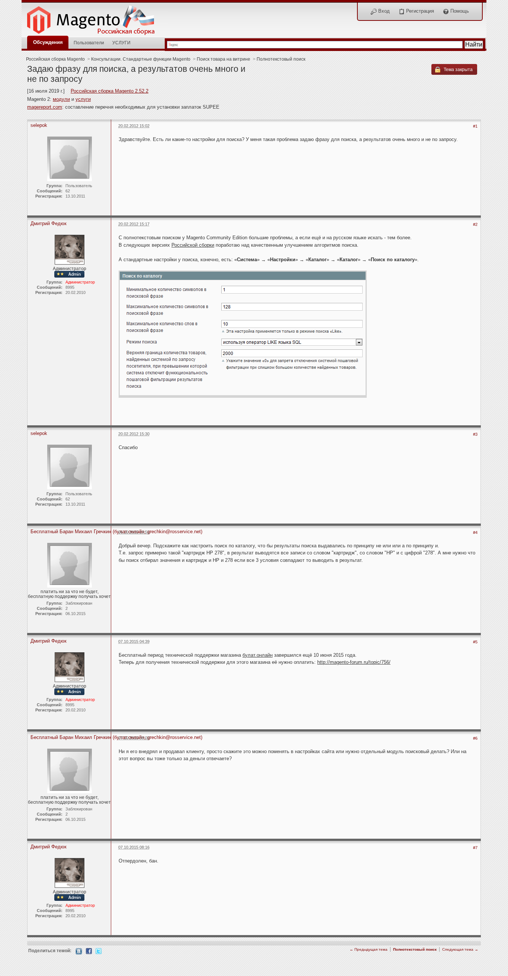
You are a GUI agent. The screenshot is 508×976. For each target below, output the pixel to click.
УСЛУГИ (121, 42)
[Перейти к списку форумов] (95, 18)
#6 (475, 738)
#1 (475, 126)
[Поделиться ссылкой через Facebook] (89, 950)
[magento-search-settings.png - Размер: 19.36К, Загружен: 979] (243, 334)
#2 (475, 224)
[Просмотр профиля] (69, 249)
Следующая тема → (460, 949)
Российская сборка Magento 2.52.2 (109, 91)
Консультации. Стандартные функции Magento (140, 59)
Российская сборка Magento (55, 59)
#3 (475, 434)
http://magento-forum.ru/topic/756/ (353, 662)
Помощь (459, 11)
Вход (383, 11)
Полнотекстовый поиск (281, 59)
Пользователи (89, 42)
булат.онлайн (257, 655)
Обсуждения (48, 42)
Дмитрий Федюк (48, 223)
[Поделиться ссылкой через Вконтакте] (78, 950)
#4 (475, 532)
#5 (475, 642)
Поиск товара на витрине (223, 59)
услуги (83, 99)
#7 (475, 847)
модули (61, 99)
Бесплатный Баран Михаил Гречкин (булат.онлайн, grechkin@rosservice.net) (116, 531)
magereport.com (44, 107)
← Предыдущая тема (369, 949)
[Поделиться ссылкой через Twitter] (99, 950)
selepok (38, 125)
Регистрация (419, 11)
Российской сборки (192, 245)
